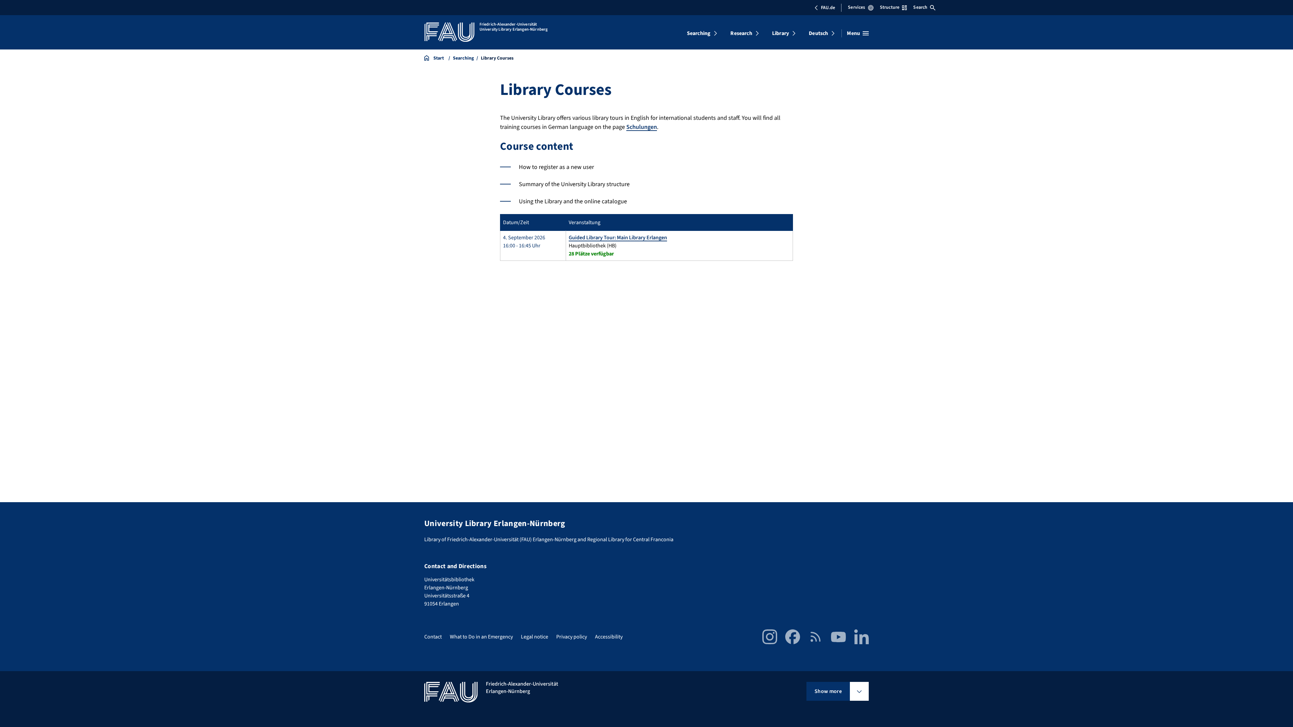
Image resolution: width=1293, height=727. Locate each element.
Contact (433, 637)
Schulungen (641, 127)
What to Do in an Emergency (481, 637)
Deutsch (818, 33)
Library (780, 33)
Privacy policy (571, 637)
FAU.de (828, 7)
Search (920, 7)
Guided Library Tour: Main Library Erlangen (618, 237)
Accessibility (609, 637)
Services (856, 7)
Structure (889, 7)
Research (741, 33)
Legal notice (534, 637)
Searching (698, 33)
